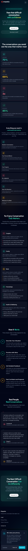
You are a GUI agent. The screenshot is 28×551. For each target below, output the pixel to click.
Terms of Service (4, 522)
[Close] (24, 533)
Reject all (15, 547)
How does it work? (14, 32)
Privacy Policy (4, 519)
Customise (5, 547)
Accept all (22, 547)
